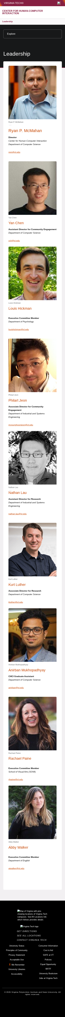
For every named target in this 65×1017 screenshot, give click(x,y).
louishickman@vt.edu (18, 329)
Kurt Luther (17, 585)
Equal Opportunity (48, 964)
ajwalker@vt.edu (16, 868)
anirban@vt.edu (16, 687)
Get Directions (28, 931)
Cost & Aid (48, 950)
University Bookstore (48, 973)
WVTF (48, 969)
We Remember (17, 965)
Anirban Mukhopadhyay (27, 670)
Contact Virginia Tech (32, 940)
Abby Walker (18, 847)
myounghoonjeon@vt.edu (20, 425)
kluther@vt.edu (15, 602)
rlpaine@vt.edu (15, 779)
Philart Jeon (17, 400)
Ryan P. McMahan (25, 130)
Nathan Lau (17, 493)
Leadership (7, 21)
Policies (48, 960)
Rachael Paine (19, 758)
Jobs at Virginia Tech (48, 978)
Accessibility (16, 974)
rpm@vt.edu (14, 152)
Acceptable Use (17, 960)
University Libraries (16, 969)
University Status (16, 946)
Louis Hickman (20, 308)
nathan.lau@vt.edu (17, 514)
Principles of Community (17, 950)
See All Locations (30, 936)
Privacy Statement (17, 955)
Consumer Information (48, 946)
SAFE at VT (48, 955)
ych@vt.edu (14, 240)
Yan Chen (16, 223)
